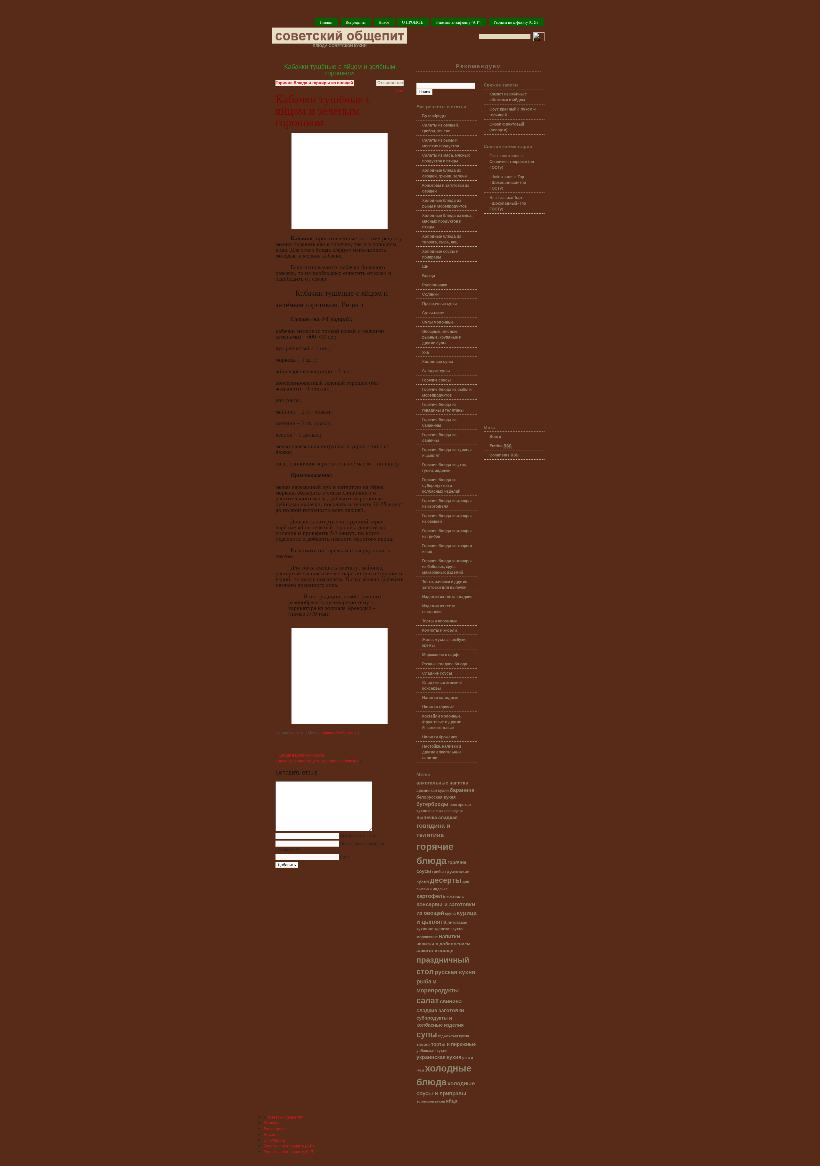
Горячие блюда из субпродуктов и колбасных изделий (441, 485)
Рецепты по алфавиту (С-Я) (516, 22)
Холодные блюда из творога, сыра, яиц (441, 239)
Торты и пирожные (439, 621)
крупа (450, 913)
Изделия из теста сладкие (447, 596)
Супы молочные (438, 322)
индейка (440, 888)
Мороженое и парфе (441, 654)
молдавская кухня (445, 929)
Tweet (399, 90)
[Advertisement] (514, 319)
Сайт (344, 857)
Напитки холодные (440, 697)
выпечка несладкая (445, 810)
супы (426, 1034)
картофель (431, 895)
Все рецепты (355, 22)
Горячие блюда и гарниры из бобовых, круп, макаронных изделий (447, 566)
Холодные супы (437, 361)
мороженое (427, 937)
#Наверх (271, 1122)
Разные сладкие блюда (444, 664)
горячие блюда (333, 732)
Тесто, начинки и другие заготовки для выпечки (444, 584)
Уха (425, 352)
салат (427, 1000)
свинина (451, 1001)
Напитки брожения (439, 737)
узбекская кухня (431, 1050)
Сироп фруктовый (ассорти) (506, 127)
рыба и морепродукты (437, 985)
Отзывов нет (390, 82)
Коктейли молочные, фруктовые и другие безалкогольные (442, 721)
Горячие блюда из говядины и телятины (442, 407)
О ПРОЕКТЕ (412, 22)
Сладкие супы (436, 371)
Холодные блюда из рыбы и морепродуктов (444, 203)
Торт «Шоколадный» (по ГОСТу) (507, 182)
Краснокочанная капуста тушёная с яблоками (317, 761)
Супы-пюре (433, 313)
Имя (357, 836)
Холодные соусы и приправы (440, 254)
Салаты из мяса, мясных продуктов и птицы (446, 158)
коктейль (455, 896)
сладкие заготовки (440, 1010)
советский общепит (285, 1117)
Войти (495, 436)
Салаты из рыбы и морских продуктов (440, 143)
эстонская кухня (430, 1101)
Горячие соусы (436, 380)
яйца (451, 1100)
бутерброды (432, 804)
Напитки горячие (438, 707)
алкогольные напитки (442, 782)
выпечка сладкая (437, 817)
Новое (384, 22)
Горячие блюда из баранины (439, 422)
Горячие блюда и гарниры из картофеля (447, 503)
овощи (352, 732)
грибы (438, 871)
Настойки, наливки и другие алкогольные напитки (442, 751)
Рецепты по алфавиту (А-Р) (458, 22)
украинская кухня (438, 1057)
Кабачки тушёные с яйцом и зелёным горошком (339, 70)
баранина (462, 789)
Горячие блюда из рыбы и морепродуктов (447, 392)
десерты (446, 880)
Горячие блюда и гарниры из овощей (314, 82)
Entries (500, 445)
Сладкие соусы (437, 673)
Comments (504, 455)
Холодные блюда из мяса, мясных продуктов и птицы (447, 221)
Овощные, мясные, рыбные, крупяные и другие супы (441, 337)
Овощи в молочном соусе (301, 755)
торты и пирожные (453, 1043)
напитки (449, 936)
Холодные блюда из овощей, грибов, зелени (444, 173)
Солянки (430, 294)
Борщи (428, 275)
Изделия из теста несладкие (438, 608)
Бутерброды (434, 116)
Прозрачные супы (439, 303)
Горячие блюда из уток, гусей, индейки (444, 467)
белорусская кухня (436, 797)
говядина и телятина (433, 830)
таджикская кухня (453, 1035)
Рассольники (434, 285)
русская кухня (455, 972)
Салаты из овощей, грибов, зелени (440, 128)
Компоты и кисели (439, 630)
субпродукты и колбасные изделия (440, 1021)
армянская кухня (432, 790)
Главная (326, 22)
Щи (425, 266)
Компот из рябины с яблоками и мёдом (508, 97)
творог (423, 1044)
